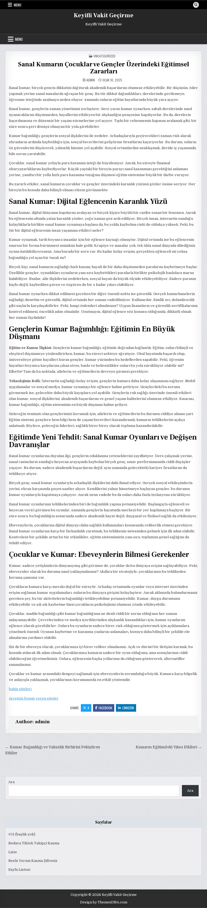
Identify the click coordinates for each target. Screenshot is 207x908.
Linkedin (128, 707)
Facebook (105, 707)
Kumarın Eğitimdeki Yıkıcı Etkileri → (169, 747)
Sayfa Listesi (19, 870)
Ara (11, 782)
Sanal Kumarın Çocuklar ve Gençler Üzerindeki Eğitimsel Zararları (103, 68)
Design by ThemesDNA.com (103, 902)
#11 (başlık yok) (21, 834)
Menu (17, 5)
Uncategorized (104, 56)
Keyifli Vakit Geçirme (103, 15)
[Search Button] (196, 5)
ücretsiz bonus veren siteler (33, 698)
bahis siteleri (20, 689)
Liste (12, 852)
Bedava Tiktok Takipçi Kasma (33, 843)
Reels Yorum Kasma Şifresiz (32, 861)
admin (91, 80)
